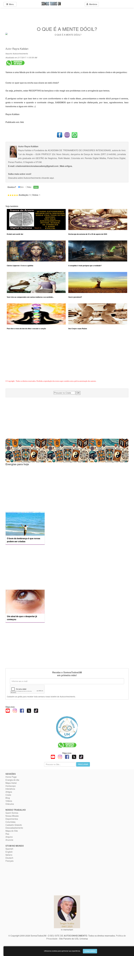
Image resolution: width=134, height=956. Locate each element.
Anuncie (9, 839)
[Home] (67, 727)
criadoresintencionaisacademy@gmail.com (36, 166)
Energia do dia (12, 779)
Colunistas (10, 821)
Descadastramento (14, 827)
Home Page (11, 776)
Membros (92, 4)
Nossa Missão (12, 815)
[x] (29, 710)
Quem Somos (11, 812)
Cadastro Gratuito (13, 824)
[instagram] (15, 710)
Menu (11, 4)
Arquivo (9, 836)
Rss (7, 833)
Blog (7, 797)
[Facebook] (22, 710)
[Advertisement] (67, 358)
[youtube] (7, 710)
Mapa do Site (11, 830)
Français (9, 860)
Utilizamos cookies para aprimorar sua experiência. (62, 951)
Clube (8, 794)
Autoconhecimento (20, 53)
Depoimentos (11, 818)
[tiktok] (36, 710)
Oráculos (9, 803)
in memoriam (67, 929)
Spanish (9, 848)
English (9, 851)
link (22, 122)
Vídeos (8, 800)
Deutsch (9, 857)
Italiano (8, 854)
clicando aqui (47, 177)
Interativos (10, 788)
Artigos (8, 791)
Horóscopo (10, 785)
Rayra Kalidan (20, 49)
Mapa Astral (11, 782)
